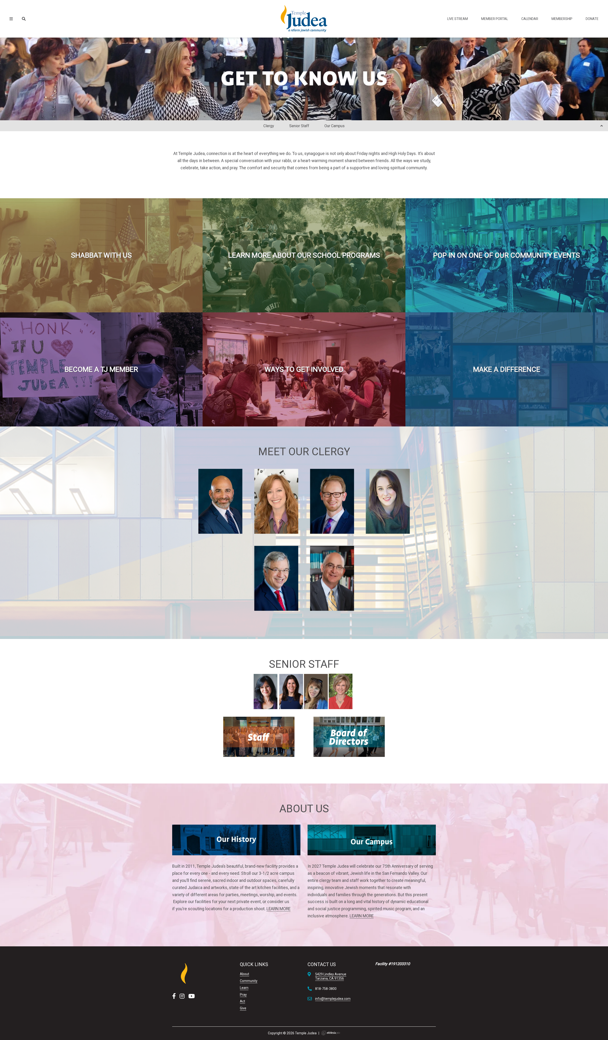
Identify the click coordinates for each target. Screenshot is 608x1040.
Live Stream (457, 19)
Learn (244, 988)
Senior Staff (299, 126)
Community (248, 981)
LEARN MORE (278, 908)
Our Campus (334, 126)
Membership (561, 19)
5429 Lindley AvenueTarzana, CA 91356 (330, 976)
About (244, 974)
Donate (592, 19)
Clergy (268, 126)
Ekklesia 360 (330, 1032)
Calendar (529, 19)
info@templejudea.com (333, 999)
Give (243, 1008)
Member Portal (494, 19)
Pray (243, 994)
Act (242, 1001)
